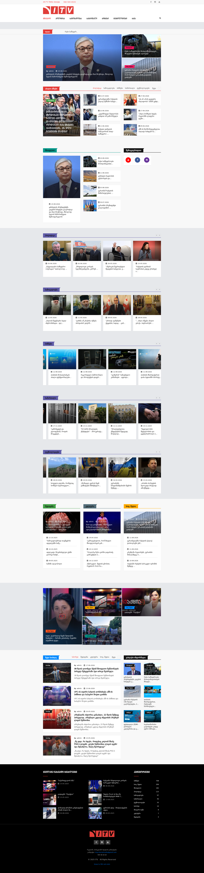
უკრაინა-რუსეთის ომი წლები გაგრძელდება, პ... (131, 702)
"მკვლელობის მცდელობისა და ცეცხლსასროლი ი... (144, 431)
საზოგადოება (76, 18)
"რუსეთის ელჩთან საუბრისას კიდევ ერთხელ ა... (116, 269)
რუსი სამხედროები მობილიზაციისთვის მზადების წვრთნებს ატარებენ (93, 32)
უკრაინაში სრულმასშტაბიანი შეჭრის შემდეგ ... (116, 485)
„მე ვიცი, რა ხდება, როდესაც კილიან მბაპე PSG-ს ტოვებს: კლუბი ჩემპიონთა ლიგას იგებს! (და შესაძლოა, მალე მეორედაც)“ (95, 744)
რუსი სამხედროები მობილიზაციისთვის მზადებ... (151, 679)
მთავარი (47, 18)
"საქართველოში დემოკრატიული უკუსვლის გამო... (146, 323)
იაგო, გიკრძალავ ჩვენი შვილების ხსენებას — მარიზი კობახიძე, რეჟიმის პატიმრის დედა (61, 638)
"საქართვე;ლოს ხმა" (93, 612)
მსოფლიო (51, 66)
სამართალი (91, 18)
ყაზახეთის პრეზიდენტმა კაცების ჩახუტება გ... (132, 679)
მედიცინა (49, 506)
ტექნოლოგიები (120, 18)
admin (51, 71)
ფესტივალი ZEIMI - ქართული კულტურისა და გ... (131, 726)
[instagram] (155, 2)
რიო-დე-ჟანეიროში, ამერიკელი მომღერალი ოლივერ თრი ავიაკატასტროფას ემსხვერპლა (99, 527)
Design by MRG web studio (102, 864)
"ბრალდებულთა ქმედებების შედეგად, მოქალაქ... (114, 431)
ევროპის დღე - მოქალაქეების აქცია (100, 641)
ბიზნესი (105, 18)
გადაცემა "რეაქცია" (133, 612)
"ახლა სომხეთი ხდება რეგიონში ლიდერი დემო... (148, 116)
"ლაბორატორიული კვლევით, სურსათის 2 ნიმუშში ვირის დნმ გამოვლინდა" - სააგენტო (58, 527)
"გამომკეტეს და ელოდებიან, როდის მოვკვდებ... (54, 431)
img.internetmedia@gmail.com (106, 852)
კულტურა (90, 506)
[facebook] (150, 2)
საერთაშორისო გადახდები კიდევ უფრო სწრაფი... (151, 726)
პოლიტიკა (60, 18)
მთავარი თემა (146, 810)
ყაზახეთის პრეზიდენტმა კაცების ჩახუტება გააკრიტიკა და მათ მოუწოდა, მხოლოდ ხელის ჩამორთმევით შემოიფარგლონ (60, 212)
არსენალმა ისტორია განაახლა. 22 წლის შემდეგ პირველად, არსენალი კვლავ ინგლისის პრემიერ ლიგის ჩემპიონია (96, 717)
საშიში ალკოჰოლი (54, 564)
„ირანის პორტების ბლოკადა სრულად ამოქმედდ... (143, 485)
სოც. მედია (129, 66)
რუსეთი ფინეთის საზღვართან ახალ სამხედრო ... (105, 131)
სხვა (134, 18)
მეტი (154, 88)
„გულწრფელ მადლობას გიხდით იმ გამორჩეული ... (108, 116)
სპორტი (75, 657)
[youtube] (159, 2)
